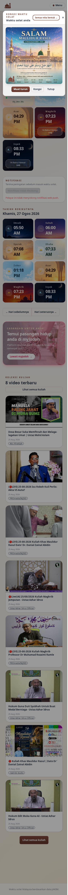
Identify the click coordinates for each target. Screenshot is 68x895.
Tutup (49, 86)
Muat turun (19, 86)
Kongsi (36, 86)
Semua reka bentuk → (45, 17)
